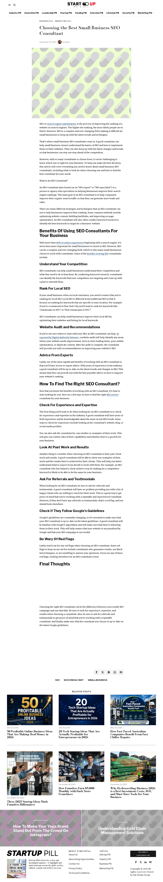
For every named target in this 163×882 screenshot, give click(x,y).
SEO (57, 680)
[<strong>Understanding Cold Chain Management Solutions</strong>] (122, 828)
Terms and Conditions (79, 873)
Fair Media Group (141, 875)
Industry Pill (105, 859)
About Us (73, 854)
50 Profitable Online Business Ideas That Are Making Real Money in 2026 (30, 734)
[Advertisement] (81, 587)
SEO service (113, 394)
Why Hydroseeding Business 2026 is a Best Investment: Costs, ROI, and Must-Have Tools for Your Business (132, 792)
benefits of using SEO (97, 253)
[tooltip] (96, 672)
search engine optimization (61, 124)
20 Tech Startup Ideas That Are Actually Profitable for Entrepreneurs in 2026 (79, 734)
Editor (67, 42)
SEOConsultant (74, 680)
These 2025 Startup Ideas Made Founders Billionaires (27, 803)
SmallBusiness (97, 680)
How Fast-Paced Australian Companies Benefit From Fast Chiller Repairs (129, 734)
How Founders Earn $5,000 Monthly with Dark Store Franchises (76, 791)
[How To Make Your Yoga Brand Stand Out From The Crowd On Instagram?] (40, 828)
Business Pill (46, 21)
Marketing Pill (63, 21)
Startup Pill (104, 854)
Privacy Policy (75, 868)
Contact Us (74, 864)
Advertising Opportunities (81, 859)
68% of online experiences (70, 242)
